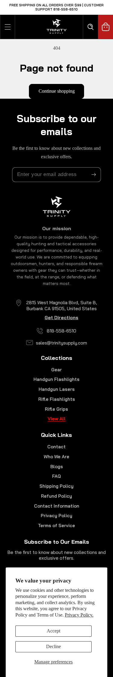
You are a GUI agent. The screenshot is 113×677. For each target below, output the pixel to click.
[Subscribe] (94, 174)
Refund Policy (56, 496)
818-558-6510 (61, 331)
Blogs (56, 466)
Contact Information (56, 506)
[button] (7, 27)
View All (56, 419)
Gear (56, 370)
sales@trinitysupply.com (61, 343)
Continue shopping (57, 91)
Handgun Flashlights (56, 379)
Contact (56, 447)
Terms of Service (56, 525)
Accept (53, 630)
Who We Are (56, 456)
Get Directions (61, 317)
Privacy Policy (56, 515)
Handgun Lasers (57, 389)
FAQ (56, 476)
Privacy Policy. (79, 614)
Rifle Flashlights (56, 399)
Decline (53, 646)
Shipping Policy (56, 486)
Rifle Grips (56, 409)
